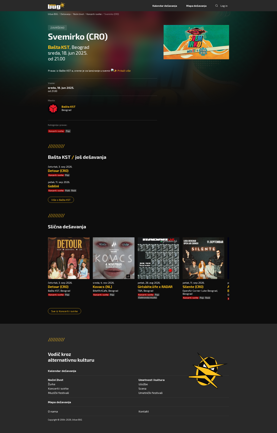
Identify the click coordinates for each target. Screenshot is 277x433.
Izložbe (143, 384)
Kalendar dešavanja (164, 5)
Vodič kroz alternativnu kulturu (71, 357)
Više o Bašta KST (61, 199)
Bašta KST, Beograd (59, 290)
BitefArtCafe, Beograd (105, 290)
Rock (73, 190)
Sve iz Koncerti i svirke (64, 311)
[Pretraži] (216, 5)
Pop (68, 131)
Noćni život (78, 14)
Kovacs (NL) (102, 287)
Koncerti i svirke (94, 14)
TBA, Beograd (145, 290)
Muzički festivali (58, 393)
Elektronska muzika (147, 297)
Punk (67, 190)
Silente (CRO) (193, 287)
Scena (142, 388)
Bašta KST (59, 47)
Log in (223, 5)
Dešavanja (66, 14)
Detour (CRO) (58, 171)
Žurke (51, 384)
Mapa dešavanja (196, 5)
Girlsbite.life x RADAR (155, 287)
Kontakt (143, 411)
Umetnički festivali (150, 393)
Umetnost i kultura (151, 380)
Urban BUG (53, 14)
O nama (53, 411)
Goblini (53, 186)
